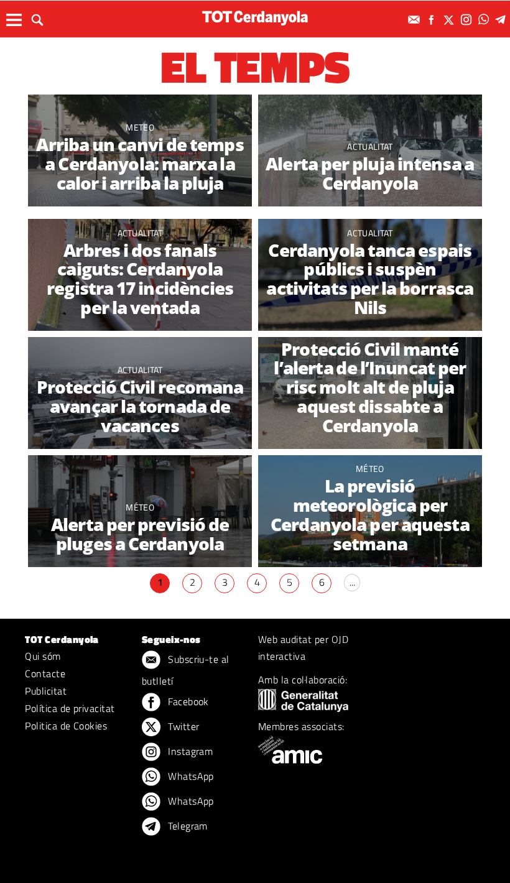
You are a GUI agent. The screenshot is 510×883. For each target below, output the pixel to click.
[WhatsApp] (485, 19)
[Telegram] (502, 19)
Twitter (182, 726)
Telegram (186, 825)
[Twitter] (450, 19)
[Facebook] (432, 19)
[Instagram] (467, 19)
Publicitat (46, 690)
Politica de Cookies (66, 725)
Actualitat (369, 146)
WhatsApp (189, 776)
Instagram (189, 751)
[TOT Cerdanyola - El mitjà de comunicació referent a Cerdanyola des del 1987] (255, 17)
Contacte (45, 673)
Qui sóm (42, 656)
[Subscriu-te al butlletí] (415, 19)
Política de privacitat (70, 708)
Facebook (187, 701)
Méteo (370, 331)
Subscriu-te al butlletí (186, 670)
